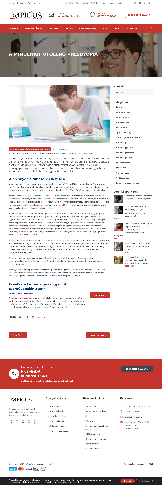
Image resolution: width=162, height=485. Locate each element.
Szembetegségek (87, 28)
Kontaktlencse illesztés (58, 416)
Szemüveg (45, 149)
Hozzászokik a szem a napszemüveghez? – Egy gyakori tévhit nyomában (137, 260)
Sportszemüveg (123, 132)
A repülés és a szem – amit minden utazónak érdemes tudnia (138, 246)
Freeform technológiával (22, 298)
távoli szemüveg (85, 153)
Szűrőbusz (121, 168)
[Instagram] (135, 3)
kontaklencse (18, 153)
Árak (117, 28)
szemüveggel (42, 205)
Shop (105, 28)
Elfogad (127, 481)
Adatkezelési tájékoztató (135, 464)
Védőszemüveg (123, 178)
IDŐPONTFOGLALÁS (137, 369)
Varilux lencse (122, 173)
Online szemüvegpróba (95, 439)
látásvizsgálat (32, 153)
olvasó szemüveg (48, 153)
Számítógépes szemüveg (128, 137)
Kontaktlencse (17, 149)
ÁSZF (151, 464)
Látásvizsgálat (32, 149)
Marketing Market (44, 464)
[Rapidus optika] (25, 15)
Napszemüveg (122, 122)
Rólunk (14, 28)
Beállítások (144, 481)
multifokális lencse (17, 228)
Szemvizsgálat (123, 162)
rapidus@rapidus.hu (133, 417)
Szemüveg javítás (124, 147)
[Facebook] (130, 3)
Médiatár (89, 421)
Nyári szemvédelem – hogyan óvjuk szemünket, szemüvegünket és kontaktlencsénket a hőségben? (133, 229)
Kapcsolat (131, 28)
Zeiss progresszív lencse (127, 183)
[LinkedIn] (144, 3)
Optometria (121, 127)
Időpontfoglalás (139, 15)
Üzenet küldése (92, 449)
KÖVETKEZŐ (97, 335)
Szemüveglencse (124, 157)
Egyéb (119, 107)
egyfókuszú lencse (17, 219)
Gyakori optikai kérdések (96, 411)
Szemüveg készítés (125, 152)
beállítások (46, 482)
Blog (87, 416)
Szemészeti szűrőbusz (58, 431)
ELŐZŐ (18, 335)
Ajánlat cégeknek (56, 426)
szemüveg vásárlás (67, 153)
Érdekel (100, 295)
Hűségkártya (90, 406)
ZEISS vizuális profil (93, 434)
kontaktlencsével (65, 205)
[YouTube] (139, 3)
